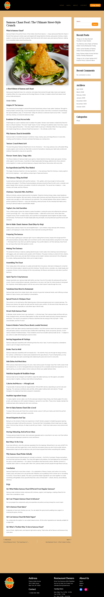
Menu (68, 5)
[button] (95, 5)
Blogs (78, 120)
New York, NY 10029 (34, 585)
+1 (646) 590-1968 (34, 593)
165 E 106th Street (34, 583)
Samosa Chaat (10, 34)
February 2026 (81, 95)
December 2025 (82, 101)
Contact (83, 5)
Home (62, 5)
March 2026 (80, 92)
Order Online (11, 101)
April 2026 (80, 89)
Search (78, 21)
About (75, 5)
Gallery (81, 583)
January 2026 (81, 98)
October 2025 (81, 107)
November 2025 (82, 104)
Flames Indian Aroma (35, 581)
